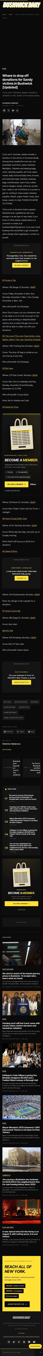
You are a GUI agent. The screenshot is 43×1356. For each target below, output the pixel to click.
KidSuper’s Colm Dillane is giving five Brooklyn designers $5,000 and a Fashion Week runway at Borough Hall (20, 1077)
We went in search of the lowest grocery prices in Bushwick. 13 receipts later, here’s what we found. (21, 976)
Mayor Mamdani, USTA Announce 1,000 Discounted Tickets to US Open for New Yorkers (21, 1130)
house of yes (24, 707)
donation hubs (9, 707)
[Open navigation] (39, 5)
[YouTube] (34, 1342)
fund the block (35, 1346)
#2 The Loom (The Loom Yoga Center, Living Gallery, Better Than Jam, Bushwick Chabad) (21, 338)
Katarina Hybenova (11, 743)
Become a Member (21, 265)
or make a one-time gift (12, 490)
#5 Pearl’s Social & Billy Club (14, 518)
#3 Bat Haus (7, 368)
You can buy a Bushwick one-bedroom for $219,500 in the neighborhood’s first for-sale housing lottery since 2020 (21, 1182)
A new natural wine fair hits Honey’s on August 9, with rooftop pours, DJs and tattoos (20, 1234)
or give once (21, 909)
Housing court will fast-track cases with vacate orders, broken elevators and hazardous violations (21, 1025)
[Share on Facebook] (4, 110)
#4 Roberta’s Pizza (10, 407)
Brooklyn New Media (21, 1328)
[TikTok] (14, 1342)
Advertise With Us (21, 682)
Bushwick (34, 702)
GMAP (33, 287)
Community (6, 1175)
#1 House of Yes (9, 280)
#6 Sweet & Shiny (10, 551)
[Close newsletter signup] (40, 1352)
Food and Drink (8, 969)
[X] (19, 1342)
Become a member (17, 484)
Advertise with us (17, 1304)
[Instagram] (9, 1342)
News (10, 14)
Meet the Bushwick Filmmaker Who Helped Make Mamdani (22, 1336)
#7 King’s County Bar (11, 611)
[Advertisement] (21, 44)
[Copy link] (17, 110)
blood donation (21, 702)
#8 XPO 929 (7, 630)
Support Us (21, 578)
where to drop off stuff (13, 718)
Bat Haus (7, 702)
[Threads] (24, 1342)
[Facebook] (29, 1342)
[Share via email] (13, 110)
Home (4, 14)
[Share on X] (8, 110)
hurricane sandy (10, 712)
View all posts (6, 749)
